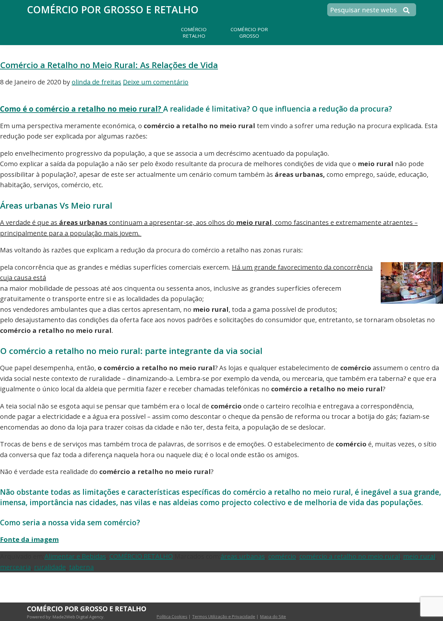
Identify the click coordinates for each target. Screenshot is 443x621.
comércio (282, 556)
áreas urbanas (243, 556)
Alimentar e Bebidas (75, 556)
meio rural (419, 556)
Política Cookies (172, 616)
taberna (81, 567)
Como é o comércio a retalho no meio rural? (81, 109)
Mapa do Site (273, 616)
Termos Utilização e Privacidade (223, 616)
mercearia (15, 567)
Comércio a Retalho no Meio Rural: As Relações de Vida (109, 65)
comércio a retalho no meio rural (349, 556)
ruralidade (50, 567)
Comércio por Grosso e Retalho (112, 9)
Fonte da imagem (29, 539)
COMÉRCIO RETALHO (141, 556)
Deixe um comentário (155, 82)
